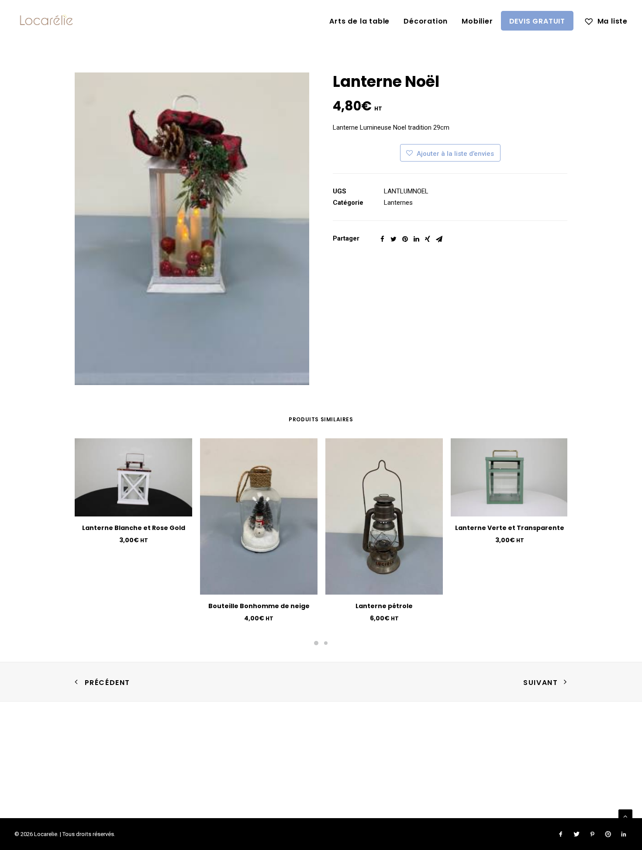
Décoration (426, 21)
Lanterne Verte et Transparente (509, 527)
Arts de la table (359, 21)
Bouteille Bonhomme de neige (259, 606)
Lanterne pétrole (384, 606)
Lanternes (398, 202)
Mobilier (477, 21)
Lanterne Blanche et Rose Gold (133, 527)
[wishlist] (606, 20)
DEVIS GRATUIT (537, 21)
